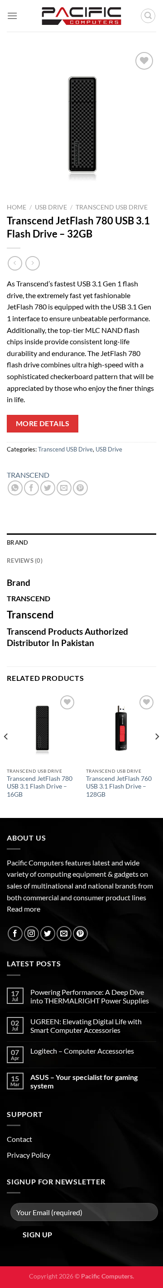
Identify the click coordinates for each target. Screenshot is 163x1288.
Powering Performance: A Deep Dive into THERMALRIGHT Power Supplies (89, 996)
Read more (23, 908)
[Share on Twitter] (47, 487)
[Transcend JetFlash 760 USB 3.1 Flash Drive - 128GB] (121, 728)
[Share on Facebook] (31, 487)
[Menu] (12, 16)
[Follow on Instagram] (31, 933)
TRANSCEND (28, 475)
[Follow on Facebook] (15, 933)
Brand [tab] (17, 542)
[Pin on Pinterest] (80, 487)
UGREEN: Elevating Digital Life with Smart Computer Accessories (86, 1025)
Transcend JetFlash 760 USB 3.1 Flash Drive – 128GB (119, 786)
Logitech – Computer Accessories (82, 1050)
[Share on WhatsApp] (15, 487)
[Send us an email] (64, 933)
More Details (43, 423)
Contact (19, 1139)
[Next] (156, 754)
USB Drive (51, 207)
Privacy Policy (28, 1154)
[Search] (148, 16)
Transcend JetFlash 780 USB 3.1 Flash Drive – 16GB (39, 786)
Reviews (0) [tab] (25, 560)
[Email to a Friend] (64, 487)
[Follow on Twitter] (47, 933)
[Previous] (6, 754)
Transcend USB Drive (112, 207)
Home (16, 207)
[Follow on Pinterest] (80, 933)
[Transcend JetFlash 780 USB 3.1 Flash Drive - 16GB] (42, 728)
